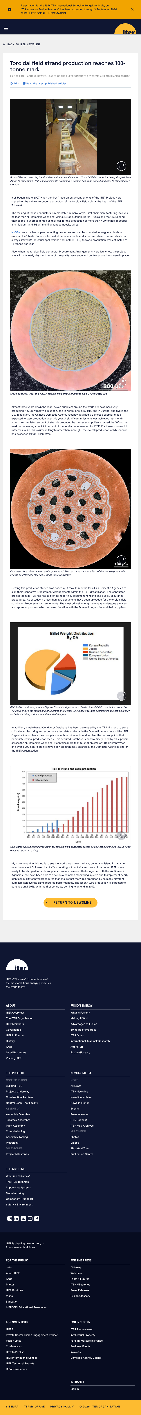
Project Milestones (17, 1154)
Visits (9, 1296)
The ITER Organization (19, 1018)
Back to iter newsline (24, 44)
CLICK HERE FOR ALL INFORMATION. (44, 13)
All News (75, 1085)
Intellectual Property (82, 1335)
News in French (79, 1103)
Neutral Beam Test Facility (22, 1103)
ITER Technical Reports (20, 1363)
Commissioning (15, 1131)
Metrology (12, 1142)
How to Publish (15, 1352)
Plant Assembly (15, 1125)
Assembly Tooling (17, 1137)
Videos (74, 1142)
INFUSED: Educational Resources (26, 1307)
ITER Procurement (81, 1329)
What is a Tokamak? (18, 1176)
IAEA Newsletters (16, 1369)
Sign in (74, 1389)
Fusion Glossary (80, 1052)
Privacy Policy (62, 1406)
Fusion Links (13, 1340)
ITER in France (15, 1035)
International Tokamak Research (90, 1041)
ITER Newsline (79, 1091)
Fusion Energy (81, 1005)
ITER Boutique (14, 1290)
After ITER (76, 1046)
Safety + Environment (19, 1204)
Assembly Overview (18, 1114)
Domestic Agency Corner (85, 1357)
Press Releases (79, 1290)
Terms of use (34, 1406)
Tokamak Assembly (18, 1120)
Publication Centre (81, 1154)
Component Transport (19, 1199)
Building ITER (14, 1085)
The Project (15, 1073)
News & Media (80, 1073)
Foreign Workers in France (86, 1340)
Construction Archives (19, 1097)
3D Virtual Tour (79, 1148)
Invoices (75, 1352)
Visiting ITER (13, 1058)
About (11, 1005)
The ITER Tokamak (17, 1181)
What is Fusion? (80, 1012)
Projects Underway (17, 1091)
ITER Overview (15, 1012)
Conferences (14, 1346)
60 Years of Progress (83, 1029)
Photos (74, 1137)
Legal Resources (16, 1052)
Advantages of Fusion (83, 1024)
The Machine (15, 1169)
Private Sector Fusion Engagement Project (32, 1335)
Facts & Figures (79, 1279)
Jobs (9, 1267)
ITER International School (21, 1357)
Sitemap (12, 1406)
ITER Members (15, 1024)
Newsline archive (80, 1097)
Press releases (79, 1114)
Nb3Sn (16, 232)
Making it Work (79, 1018)
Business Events (80, 1346)
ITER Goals (77, 1035)
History (10, 1041)
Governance (13, 1029)
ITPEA (9, 1329)
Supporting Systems (18, 1187)
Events (74, 1108)
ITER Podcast (78, 1120)
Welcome (76, 1273)
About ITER (13, 1273)
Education (12, 1301)
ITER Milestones (80, 1284)
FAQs (9, 1046)
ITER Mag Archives (82, 1125)
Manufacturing (15, 1193)
